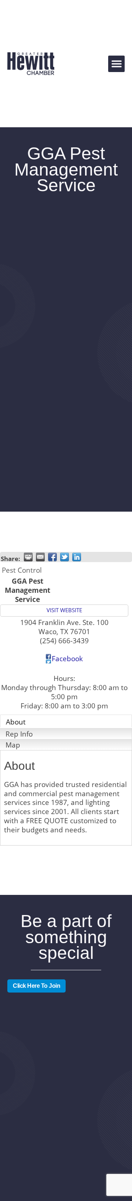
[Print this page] (28, 557)
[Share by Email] (40, 557)
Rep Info (19, 734)
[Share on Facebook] (52, 557)
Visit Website (64, 610)
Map (13, 745)
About (16, 722)
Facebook (67, 658)
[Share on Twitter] (64, 557)
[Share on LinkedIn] (76, 557)
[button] (116, 64)
